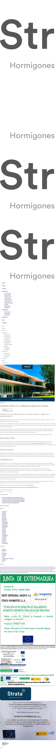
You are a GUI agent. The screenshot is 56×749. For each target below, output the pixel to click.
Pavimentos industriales (6, 571)
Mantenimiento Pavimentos (20, 569)
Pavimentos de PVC (7, 296)
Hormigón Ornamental (52, 568)
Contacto (4, 322)
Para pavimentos (7, 313)
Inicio (3, 283)
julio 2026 (4, 512)
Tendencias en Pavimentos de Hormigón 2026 (10, 502)
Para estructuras (7, 311)
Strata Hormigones (40, 571)
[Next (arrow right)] (1, 748)
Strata (4, 285)
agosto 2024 (4, 536)
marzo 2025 (4, 534)
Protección (12, 571)
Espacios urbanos (14, 568)
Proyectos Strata (19, 571)
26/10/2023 (2, 402)
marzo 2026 (4, 518)
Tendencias (4, 559)
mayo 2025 (4, 531)
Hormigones (5, 309)
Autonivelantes (7, 307)
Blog (3, 320)
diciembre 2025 (5, 522)
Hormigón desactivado (39, 568)
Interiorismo (4, 553)
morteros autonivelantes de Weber (38, 443)
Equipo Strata (10, 568)
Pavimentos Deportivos (46, 569)
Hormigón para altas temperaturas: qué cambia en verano (12, 497)
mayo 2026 (4, 515)
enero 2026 (4, 520)
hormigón (22, 568)
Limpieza (6, 569)
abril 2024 (4, 540)
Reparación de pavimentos (29, 571)
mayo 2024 (4, 539)
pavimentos (23, 487)
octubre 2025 (4, 524)
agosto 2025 (4, 527)
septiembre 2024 (5, 535)
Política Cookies (5, 743)
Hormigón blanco (27, 568)
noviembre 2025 (5, 523)
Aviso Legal (4, 742)
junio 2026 (4, 514)
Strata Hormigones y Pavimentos (8, 558)
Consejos (4, 549)
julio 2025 (4, 528)
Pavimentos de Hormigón (38, 569)
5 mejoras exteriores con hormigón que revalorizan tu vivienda (13, 501)
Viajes (3, 561)
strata (30, 487)
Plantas (4, 288)
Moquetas (6, 304)
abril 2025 (4, 532)
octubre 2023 (4, 542)
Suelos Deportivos (7, 301)
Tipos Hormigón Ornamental (17, 572)
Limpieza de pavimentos (11, 569)
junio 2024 (4, 538)
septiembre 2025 (5, 526)
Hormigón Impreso (7, 293)
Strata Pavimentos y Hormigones (8, 572)
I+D (3, 551)
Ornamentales (6, 314)
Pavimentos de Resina (8, 299)
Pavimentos (5, 291)
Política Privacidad (5, 743)
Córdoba (12, 487)
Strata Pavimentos (30, 485)
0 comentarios (4, 409)
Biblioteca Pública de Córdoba (5, 487)
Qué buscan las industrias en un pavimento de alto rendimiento (13, 498)
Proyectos (4, 317)
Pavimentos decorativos (31, 569)
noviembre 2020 (5, 543)
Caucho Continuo (7, 298)
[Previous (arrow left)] (0, 748)
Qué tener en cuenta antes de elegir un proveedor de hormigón (13, 500)
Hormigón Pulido (7, 295)
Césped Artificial (7, 305)
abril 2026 (4, 516)
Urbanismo (23, 572)
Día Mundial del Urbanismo (4, 568)
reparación (23, 571)
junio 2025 (4, 530)
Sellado (35, 571)
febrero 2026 (4, 519)
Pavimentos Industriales (8, 302)
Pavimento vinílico (17, 487)
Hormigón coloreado (33, 568)
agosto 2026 (4, 511)
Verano (27, 572)
